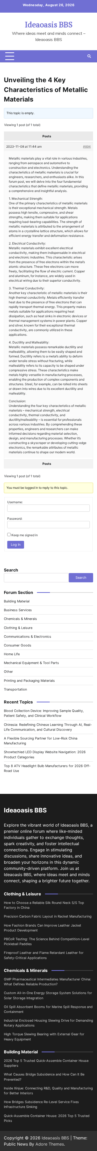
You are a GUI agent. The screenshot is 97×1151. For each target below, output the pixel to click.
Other (8, 672)
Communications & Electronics (27, 636)
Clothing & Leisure (18, 628)
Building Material (16, 601)
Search (11, 570)
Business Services (18, 610)
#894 (87, 146)
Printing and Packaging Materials (29, 681)
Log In (15, 545)
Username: (15, 502)
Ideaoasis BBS (48, 24)
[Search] (89, 56)
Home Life (12, 654)
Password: (14, 518)
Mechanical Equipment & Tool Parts (31, 663)
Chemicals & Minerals (20, 619)
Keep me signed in (24, 535)
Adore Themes (49, 1144)
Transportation (15, 689)
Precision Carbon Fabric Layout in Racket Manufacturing (48, 916)
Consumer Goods (17, 645)
